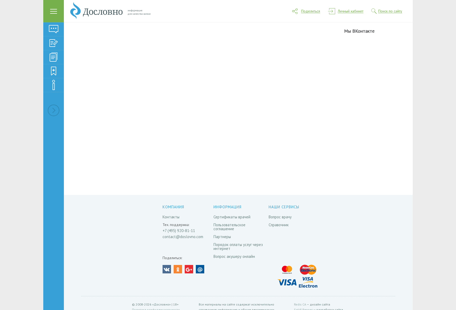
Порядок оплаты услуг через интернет (238, 246)
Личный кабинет (350, 11)
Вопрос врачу (280, 216)
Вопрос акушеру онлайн (234, 256)
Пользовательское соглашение (229, 226)
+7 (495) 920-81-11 (179, 230)
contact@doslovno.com (183, 236)
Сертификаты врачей (231, 216)
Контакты (171, 216)
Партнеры (222, 236)
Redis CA (300, 304)
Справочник (279, 224)
